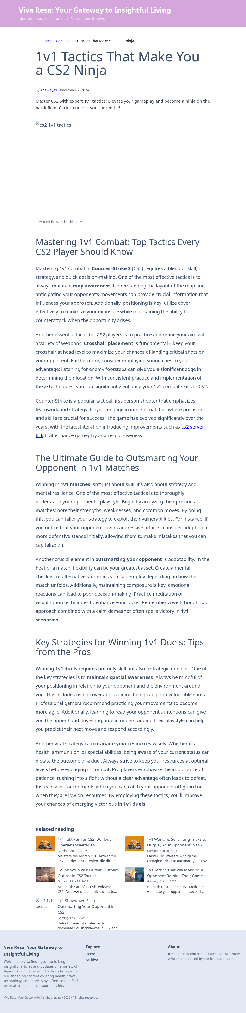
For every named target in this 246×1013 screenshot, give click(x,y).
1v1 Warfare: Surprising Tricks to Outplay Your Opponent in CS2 (176, 842)
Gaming (62, 40)
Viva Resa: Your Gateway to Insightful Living (95, 10)
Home (47, 40)
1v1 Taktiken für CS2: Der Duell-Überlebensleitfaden (86, 842)
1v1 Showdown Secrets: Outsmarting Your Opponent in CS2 (86, 906)
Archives (92, 959)
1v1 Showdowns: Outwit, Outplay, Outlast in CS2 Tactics (88, 872)
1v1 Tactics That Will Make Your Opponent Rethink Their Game (175, 872)
